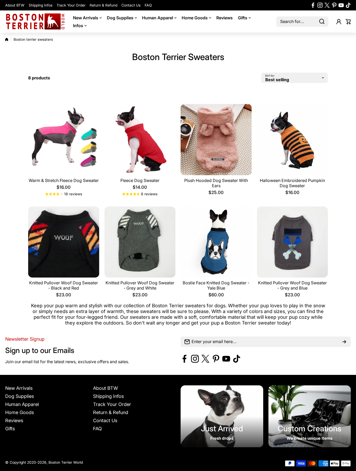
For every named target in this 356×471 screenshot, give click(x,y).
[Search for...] (321, 21)
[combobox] (302, 21)
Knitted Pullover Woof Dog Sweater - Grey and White (140, 285)
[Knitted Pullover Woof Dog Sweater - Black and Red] (63, 242)
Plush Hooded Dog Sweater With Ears (216, 183)
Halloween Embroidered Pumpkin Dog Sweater (292, 183)
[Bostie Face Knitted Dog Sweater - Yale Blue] (216, 242)
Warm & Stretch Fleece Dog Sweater (64, 180)
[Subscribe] (344, 342)
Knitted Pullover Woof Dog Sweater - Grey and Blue (292, 285)
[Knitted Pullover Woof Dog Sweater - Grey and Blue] (292, 242)
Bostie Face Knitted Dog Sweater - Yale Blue (216, 285)
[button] (348, 21)
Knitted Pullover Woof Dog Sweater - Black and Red (63, 285)
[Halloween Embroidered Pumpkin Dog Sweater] (292, 139)
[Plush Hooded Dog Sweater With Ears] (216, 139)
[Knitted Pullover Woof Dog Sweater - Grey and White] (140, 242)
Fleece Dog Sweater (139, 180)
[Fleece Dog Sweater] (140, 139)
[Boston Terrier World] (35, 21)
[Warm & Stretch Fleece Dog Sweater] (63, 139)
